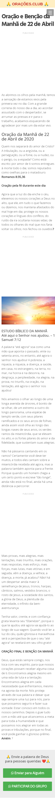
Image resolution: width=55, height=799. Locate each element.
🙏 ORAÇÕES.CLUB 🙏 (27, 4)
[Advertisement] (27, 62)
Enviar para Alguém (29, 773)
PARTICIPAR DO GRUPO (29, 786)
